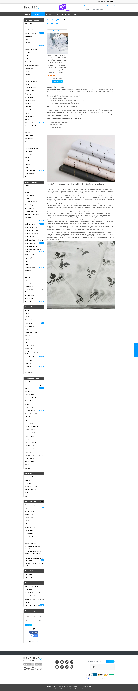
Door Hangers (29, 68)
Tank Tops (28, 363)
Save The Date (29, 161)
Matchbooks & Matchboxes (33, 214)
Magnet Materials (30, 489)
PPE (26, 342)
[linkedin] (62, 667)
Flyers (27, 78)
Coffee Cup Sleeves (31, 201)
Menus (27, 119)
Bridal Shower (29, 540)
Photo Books (29, 574)
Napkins (64, 114)
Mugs (34, 221)
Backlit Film (28, 382)
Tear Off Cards (29, 173)
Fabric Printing (29, 417)
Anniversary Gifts (30, 527)
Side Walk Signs (30, 445)
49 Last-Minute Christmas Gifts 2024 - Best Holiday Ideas (33, 553)
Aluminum (28, 480)
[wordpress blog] (71, 667)
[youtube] (57, 667)
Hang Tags (28, 94)
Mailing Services (30, 116)
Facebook (34, 632)
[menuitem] (27, 14)
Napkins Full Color (34, 243)
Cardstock (28, 483)
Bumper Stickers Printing (32, 397)
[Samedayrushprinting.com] (31, 7)
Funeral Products (30, 596)
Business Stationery (31, 49)
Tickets (27, 177)
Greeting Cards (29, 90)
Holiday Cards (29, 97)
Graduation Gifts (30, 536)
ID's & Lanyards (29, 208)
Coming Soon (29, 589)
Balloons (27, 185)
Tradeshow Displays (31, 458)
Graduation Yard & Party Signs (34, 599)
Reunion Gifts (29, 530)
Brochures (28, 42)
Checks (27, 192)
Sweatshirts (28, 360)
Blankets (27, 316)
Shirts (26, 167)
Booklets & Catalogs (34, 33)
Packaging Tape (30, 254)
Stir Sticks (28, 283)
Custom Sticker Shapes (32, 65)
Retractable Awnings (31, 442)
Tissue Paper (29, 286)
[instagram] (62, 662)
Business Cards (34, 46)
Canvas (27, 404)
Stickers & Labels (34, 170)
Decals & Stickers (34, 410)
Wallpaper (28, 468)
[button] (40, 620)
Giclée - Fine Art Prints (32, 426)
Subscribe (110, 661)
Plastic (27, 493)
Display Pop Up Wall (31, 413)
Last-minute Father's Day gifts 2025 (34, 564)
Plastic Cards (29, 135)
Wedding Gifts (29, 511)
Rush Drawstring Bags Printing (31, 352)
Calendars (28, 52)
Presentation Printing (31, 148)
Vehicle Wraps (29, 465)
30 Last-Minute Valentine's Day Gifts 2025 (33, 547)
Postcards (28, 141)
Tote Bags (34, 366)
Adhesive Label (29, 477)
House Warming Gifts (31, 505)
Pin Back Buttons (34, 267)
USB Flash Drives (30, 295)
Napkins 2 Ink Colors (31, 227)
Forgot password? (39, 625)
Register (37, 641)
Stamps (27, 280)
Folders (27, 84)
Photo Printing (29, 436)
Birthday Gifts (29, 533)
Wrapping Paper (30, 298)
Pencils (27, 261)
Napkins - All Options (31, 233)
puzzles (27, 274)
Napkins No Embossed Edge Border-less (34, 250)
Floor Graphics (29, 423)
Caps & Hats (28, 320)
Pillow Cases (29, 336)
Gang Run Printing (30, 87)
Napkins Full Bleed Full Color (34, 240)
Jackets (27, 329)
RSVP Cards (28, 157)
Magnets (27, 113)
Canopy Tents (29, 401)
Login (29, 625)
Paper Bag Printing (30, 258)
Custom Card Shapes (31, 62)
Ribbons (27, 277)
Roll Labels (28, 154)
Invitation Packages (31, 100)
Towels (27, 369)
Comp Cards (29, 55)
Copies (27, 58)
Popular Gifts (34, 508)
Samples (27, 602)
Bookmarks (28, 36)
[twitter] (67, 662)
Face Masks (34, 323)
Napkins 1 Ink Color (34, 224)
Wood (26, 496)
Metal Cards (28, 23)
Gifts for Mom (29, 514)
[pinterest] (67, 667)
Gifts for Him (29, 521)
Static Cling (28, 452)
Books (27, 39)
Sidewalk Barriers (30, 449)
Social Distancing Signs (34, 605)
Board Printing (29, 394)
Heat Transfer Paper (31, 486)
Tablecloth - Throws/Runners (34, 455)
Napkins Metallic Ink (31, 246)
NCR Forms (28, 129)
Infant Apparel (29, 326)
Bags (26, 26)
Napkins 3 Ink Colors (31, 230)
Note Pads (28, 132)
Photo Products (29, 577)
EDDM (27, 71)
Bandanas (28, 313)
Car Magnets (29, 407)
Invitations (28, 103)
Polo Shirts (28, 339)
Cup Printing (29, 205)
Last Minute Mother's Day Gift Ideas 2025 (34, 559)
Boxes (27, 189)
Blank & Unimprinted (31, 586)
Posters (27, 145)
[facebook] (57, 662)
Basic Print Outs (30, 30)
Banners (34, 388)
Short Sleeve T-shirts (34, 357)
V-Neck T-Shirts (29, 373)
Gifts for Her (29, 517)
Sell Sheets (28, 164)
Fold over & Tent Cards (32, 81)
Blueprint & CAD (30, 391)
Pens (26, 264)
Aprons (27, 310)
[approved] (106, 678)
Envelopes (28, 74)
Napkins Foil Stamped (31, 237)
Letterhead (28, 106)
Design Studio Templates (32, 592)
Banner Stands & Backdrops (33, 385)
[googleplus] (88, 675)
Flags (26, 420)
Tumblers (28, 292)
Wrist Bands (34, 301)
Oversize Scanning (30, 429)
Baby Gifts (28, 524)
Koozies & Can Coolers (32, 211)
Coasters (27, 198)
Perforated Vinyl (30, 433)
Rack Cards (28, 151)
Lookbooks (28, 110)
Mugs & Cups (34, 122)
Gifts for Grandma (30, 543)
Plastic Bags (28, 270)
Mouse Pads (28, 217)
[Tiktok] (71, 662)
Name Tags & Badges (31, 126)
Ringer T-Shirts (29, 348)
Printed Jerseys (29, 345)
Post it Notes (29, 138)
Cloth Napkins (29, 195)
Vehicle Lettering (30, 461)
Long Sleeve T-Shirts (31, 332)
